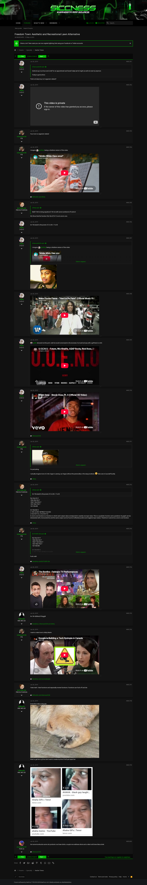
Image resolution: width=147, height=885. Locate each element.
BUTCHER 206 (21, 208)
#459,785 (129, 202)
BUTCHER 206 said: (38, 534)
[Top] (128, 876)
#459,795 (129, 613)
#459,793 (129, 528)
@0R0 (35, 343)
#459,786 (129, 222)
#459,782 (129, 85)
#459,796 (129, 629)
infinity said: (35, 208)
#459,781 (129, 61)
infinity (22, 67)
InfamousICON (21, 136)
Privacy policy (113, 877)
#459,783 (129, 131)
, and (43, 624)
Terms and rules (103, 877)
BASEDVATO (20, 37)
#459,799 (129, 765)
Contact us (93, 877)
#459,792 (129, 484)
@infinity (41, 150)
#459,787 (129, 238)
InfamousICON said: (38, 67)
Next (41, 56)
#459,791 (129, 441)
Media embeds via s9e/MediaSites (60, 882)
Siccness (21, 877)
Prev (22, 56)
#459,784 (129, 147)
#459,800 (129, 841)
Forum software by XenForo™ (31, 882)
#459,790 (129, 390)
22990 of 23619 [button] (32, 56)
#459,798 (129, 701)
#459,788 (129, 294)
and (38, 197)
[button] (46, 23)
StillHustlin (21, 619)
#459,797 (129, 684)
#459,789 (129, 340)
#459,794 (129, 567)
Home (125, 877)
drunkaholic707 (21, 847)
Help (120, 877)
